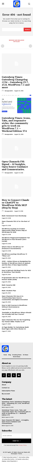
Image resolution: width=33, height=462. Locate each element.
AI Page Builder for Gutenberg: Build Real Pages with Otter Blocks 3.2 (15, 328)
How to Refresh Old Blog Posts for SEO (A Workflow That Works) (16, 271)
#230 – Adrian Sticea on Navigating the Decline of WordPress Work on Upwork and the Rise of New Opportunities (16, 263)
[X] (14, 375)
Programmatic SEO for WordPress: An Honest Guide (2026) (15, 278)
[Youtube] (19, 375)
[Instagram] (9, 375)
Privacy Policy (22, 445)
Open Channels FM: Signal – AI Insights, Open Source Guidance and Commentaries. (15, 165)
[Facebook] (4, 375)
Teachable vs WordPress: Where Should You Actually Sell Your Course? (16, 313)
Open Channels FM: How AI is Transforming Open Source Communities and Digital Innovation (15, 297)
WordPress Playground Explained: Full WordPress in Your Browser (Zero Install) (16, 239)
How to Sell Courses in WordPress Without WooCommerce (14, 306)
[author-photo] (3, 91)
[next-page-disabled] (30, 46)
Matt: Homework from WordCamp (14, 216)
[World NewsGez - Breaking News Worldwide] (17, 3)
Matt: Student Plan (9, 290)
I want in (15, 441)
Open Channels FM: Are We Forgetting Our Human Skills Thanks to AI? (16, 320)
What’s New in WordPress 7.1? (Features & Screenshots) (13, 247)
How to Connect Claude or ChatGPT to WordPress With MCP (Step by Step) (15, 203)
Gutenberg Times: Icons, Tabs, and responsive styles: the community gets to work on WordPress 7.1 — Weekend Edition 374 (16, 124)
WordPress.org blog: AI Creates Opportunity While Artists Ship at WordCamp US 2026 (14, 230)
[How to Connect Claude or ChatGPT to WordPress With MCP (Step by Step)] (16, 186)
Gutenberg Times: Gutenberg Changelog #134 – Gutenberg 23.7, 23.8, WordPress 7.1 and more (16, 82)
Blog (3, 407)
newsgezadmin (9, 90)
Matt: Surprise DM (8, 285)
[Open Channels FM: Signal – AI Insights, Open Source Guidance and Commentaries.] (16, 148)
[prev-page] (2, 46)
